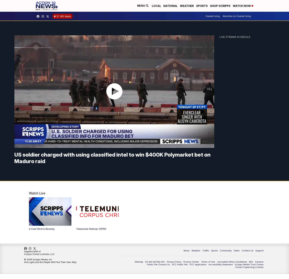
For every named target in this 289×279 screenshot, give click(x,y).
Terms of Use (208, 261)
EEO (251, 261)
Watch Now (242, 6)
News (186, 250)
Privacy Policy (174, 261)
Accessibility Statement (221, 264)
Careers (259, 261)
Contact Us (247, 250)
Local (156, 6)
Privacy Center (191, 261)
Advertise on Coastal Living (237, 16)
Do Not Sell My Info (155, 261)
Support (259, 250)
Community (226, 250)
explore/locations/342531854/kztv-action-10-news (44, 16)
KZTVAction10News (39, 16)
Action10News (48, 16)
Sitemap (139, 261)
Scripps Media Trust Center (249, 264)
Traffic (205, 250)
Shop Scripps (220, 6)
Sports (202, 6)
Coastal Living (213, 16)
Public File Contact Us (158, 264)
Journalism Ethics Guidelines (232, 261)
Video (237, 250)
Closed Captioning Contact (249, 267)
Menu (141, 5)
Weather (187, 6)
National (170, 6)
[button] (50, 213)
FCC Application (198, 264)
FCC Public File (180, 264)
